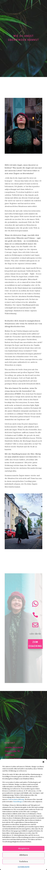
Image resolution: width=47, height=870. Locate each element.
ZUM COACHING (35, 644)
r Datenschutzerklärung (15, 799)
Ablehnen (23, 855)
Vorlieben (23, 861)
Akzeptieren (23, 848)
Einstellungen (18, 801)
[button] (43, 762)
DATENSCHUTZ (23, 867)
